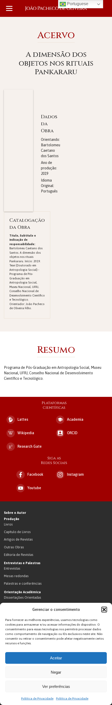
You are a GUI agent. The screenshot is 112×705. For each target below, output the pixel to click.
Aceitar (56, 658)
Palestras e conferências (23, 583)
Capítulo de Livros (17, 532)
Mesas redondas (16, 576)
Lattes (22, 419)
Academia (75, 419)
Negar (56, 672)
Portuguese (77, 4)
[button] (104, 609)
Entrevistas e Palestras (22, 563)
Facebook (35, 474)
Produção (11, 519)
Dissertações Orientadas (22, 597)
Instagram (75, 474)
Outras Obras (14, 547)
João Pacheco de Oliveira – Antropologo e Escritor (56, 8)
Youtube (34, 488)
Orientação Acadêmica (22, 592)
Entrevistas (12, 568)
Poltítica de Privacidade (37, 698)
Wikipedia (25, 433)
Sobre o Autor (15, 513)
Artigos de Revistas (18, 539)
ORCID (72, 433)
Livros (8, 524)
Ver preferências (56, 686)
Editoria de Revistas (18, 555)
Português (49, 191)
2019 (44, 173)
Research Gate (29, 446)
